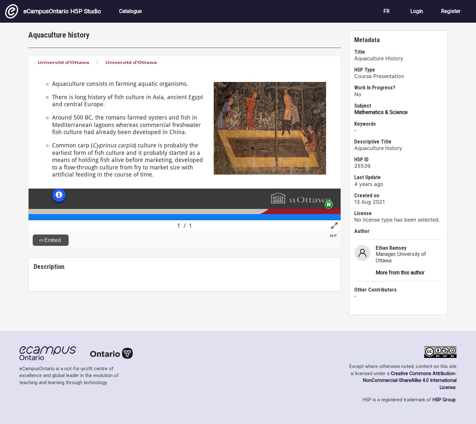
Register (450, 11)
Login (416, 11)
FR (386, 11)
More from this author (400, 272)
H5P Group (444, 400)
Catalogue (130, 11)
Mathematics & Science (381, 112)
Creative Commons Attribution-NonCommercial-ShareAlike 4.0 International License (410, 380)
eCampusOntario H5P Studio (62, 11)
